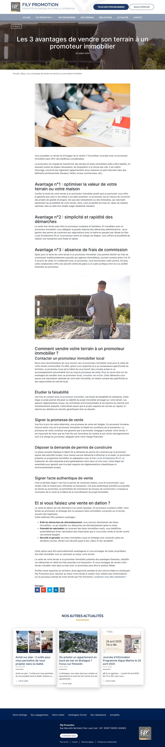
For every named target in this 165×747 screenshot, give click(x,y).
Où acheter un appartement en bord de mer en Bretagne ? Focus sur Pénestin (78, 660)
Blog (23, 74)
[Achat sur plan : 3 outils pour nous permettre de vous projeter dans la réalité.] (35, 641)
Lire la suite (23, 681)
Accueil (27, 17)
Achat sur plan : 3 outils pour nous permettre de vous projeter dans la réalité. (33, 660)
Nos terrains (87, 17)
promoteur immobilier (73, 397)
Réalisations (105, 17)
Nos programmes (66, 17)
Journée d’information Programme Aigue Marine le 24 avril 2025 (122, 660)
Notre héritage (20, 715)
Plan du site (64, 742)
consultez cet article (93, 375)
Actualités (122, 17)
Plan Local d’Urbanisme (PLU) (106, 458)
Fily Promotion (43, 17)
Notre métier (58, 715)
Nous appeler (142, 7)
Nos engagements (39, 715)
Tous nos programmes (111, 7)
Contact (137, 17)
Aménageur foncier (77, 715)
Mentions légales (87, 742)
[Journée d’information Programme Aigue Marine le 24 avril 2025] (122, 641)
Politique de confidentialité (107, 742)
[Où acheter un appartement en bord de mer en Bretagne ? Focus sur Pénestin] (78, 641)
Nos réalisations (98, 715)
